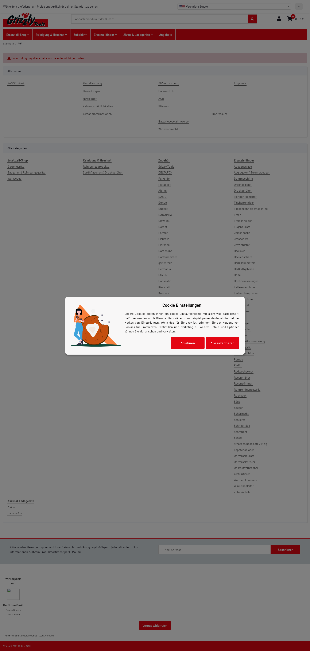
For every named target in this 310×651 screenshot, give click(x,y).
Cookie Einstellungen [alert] (181, 305)
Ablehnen (188, 343)
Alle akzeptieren (222, 343)
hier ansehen (147, 331)
